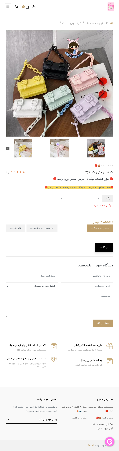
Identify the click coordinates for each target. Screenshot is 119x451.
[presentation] (111, 148)
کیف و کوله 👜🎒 (104, 417)
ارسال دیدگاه (103, 323)
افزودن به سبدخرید (100, 228)
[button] (34, 7)
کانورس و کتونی (79, 417)
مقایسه (14, 228)
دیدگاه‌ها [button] (103, 247)
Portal (91, 445)
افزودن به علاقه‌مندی (40, 228)
